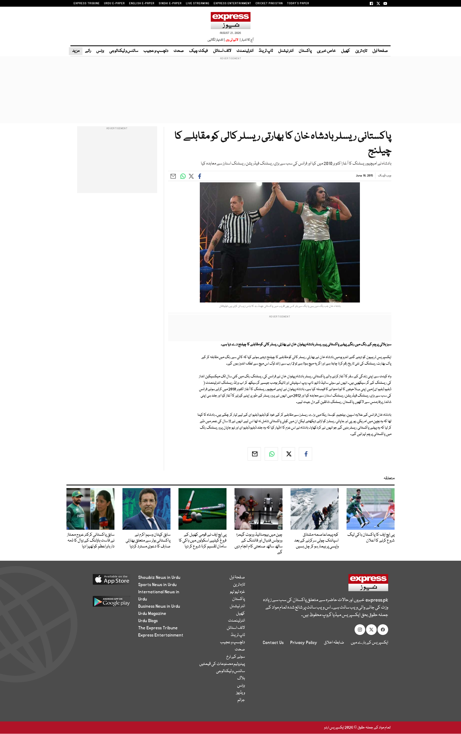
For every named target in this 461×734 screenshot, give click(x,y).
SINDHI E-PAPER (170, 3)
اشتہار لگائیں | (216, 39)
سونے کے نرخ (235, 657)
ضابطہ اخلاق (334, 642)
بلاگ (241, 678)
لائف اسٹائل (222, 51)
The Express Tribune (158, 628)
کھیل (345, 51)
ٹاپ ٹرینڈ (266, 51)
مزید (76, 51)
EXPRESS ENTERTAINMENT (232, 3)
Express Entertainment (160, 635)
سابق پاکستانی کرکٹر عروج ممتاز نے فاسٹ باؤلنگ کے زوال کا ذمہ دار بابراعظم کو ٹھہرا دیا (90, 541)
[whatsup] (271, 454)
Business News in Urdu (159, 606)
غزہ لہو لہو (237, 592)
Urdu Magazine (152, 613)
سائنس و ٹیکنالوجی (123, 51)
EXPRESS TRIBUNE (87, 3)
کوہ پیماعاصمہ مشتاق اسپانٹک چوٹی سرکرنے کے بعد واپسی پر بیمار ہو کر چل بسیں (316, 541)
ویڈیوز (240, 693)
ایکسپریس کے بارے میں (369, 642)
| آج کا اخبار (246, 39)
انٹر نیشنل (285, 51)
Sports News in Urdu (157, 585)
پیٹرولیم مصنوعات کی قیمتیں (222, 664)
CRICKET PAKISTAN (269, 3)
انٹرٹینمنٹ (245, 51)
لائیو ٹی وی (232, 39)
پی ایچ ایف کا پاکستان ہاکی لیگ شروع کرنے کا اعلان (371, 538)
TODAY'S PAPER (298, 3)
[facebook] (305, 454)
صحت (179, 51)
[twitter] (288, 454)
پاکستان (305, 51)
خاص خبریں (326, 51)
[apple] (101, 581)
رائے (88, 51)
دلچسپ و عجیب (156, 51)
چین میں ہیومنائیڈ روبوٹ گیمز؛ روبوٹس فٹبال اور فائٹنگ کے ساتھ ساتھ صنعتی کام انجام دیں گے (259, 544)
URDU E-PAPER (114, 3)
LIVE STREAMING (197, 3)
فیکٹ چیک (198, 51)
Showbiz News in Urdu (159, 577)
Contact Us (273, 642)
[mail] (254, 454)
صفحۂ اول (380, 51)
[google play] (101, 603)
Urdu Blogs (148, 621)
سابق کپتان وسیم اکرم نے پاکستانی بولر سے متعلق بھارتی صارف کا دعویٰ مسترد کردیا (148, 541)
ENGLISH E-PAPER (141, 3)
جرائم (241, 700)
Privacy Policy (303, 642)
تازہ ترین (361, 51)
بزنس (100, 51)
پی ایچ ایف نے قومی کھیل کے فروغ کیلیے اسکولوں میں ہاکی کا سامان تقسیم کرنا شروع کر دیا (202, 541)
